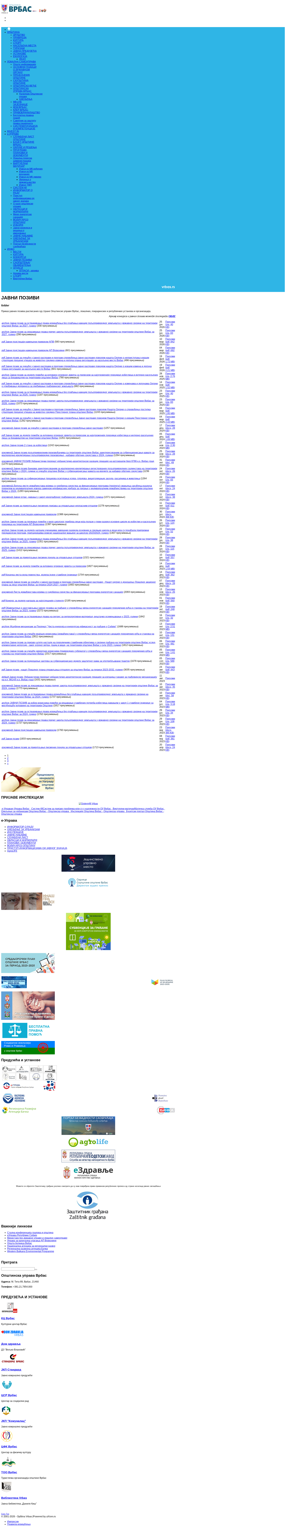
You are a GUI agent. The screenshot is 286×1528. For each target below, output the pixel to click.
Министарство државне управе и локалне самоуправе (37, 1238)
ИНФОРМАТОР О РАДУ (20, 827)
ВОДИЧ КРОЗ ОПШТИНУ (21, 845)
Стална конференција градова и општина (30, 1232)
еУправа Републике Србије (22, 1235)
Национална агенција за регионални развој (31, 1246)
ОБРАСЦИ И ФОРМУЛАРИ (22, 840)
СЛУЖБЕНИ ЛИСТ (17, 837)
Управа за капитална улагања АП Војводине (31, 1240)
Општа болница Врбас (19, 1243)
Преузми (170, 324)
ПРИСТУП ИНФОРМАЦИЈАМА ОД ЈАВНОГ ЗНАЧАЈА (37, 848)
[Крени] (36, 1269)
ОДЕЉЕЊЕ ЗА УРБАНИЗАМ (23, 829)
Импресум (13, 1521)
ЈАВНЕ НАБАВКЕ (17, 835)
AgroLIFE (12, 851)
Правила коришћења (19, 1524)
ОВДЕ (171, 316)
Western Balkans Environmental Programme (30, 1251)
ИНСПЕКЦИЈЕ (15, 832)
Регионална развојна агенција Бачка (27, 1248)
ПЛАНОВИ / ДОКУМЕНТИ (21, 843)
